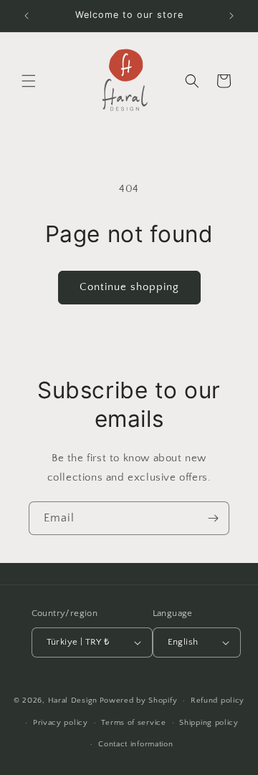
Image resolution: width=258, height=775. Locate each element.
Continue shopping (129, 287)
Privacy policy (60, 722)
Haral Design (72, 700)
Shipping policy (209, 722)
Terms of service (133, 722)
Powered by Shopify (139, 700)
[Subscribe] (213, 518)
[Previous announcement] (26, 16)
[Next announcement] (231, 16)
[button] (28, 81)
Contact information (135, 744)
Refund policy (217, 700)
